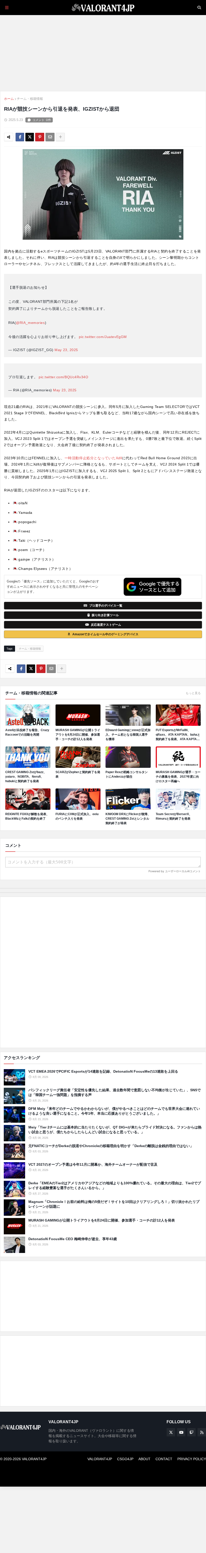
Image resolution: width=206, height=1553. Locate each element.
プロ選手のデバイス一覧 (105, 605)
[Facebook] (20, 137)
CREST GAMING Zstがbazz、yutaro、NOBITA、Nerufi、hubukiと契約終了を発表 (25, 776)
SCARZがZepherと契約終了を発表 (78, 774)
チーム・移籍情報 (30, 99)
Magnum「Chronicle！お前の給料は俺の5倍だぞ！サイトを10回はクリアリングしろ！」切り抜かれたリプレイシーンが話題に (113, 1204)
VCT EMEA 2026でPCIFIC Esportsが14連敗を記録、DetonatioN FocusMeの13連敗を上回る (103, 1071)
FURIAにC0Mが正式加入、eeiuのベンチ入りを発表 (77, 816)
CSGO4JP (125, 1459)
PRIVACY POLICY (191, 1459)
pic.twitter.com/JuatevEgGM (103, 337)
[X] (29, 137)
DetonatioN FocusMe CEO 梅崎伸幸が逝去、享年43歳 (72, 1239)
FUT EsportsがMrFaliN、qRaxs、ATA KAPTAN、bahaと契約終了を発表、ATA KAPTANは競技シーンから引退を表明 (178, 734)
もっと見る (193, 693)
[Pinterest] (39, 137)
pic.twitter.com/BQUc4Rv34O (63, 377)
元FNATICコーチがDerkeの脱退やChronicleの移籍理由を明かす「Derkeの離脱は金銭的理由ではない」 (110, 1146)
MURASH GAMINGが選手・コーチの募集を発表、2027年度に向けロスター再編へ (178, 776)
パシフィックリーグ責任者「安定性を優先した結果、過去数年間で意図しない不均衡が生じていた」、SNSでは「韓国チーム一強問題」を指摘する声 (114, 1092)
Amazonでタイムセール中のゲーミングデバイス (105, 634)
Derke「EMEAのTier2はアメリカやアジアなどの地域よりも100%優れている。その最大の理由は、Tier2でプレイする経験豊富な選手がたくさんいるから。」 (114, 1185)
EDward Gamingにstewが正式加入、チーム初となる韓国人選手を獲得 (128, 734)
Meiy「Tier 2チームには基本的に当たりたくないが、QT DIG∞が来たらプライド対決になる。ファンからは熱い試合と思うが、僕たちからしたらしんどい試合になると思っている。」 (114, 1129)
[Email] (50, 137)
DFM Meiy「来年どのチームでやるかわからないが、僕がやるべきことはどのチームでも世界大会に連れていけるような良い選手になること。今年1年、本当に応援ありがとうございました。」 (114, 1111)
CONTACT (164, 1459)
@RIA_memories (30, 323)
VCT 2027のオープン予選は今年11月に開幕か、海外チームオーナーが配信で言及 (93, 1164)
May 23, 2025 (66, 350)
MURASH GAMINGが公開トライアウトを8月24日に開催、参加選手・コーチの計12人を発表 (78, 734)
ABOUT (144, 1459)
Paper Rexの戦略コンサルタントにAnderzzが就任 (127, 774)
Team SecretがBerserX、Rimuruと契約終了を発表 (174, 816)
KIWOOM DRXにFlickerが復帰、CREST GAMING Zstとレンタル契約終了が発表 (128, 818)
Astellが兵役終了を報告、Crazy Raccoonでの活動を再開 (27, 732)
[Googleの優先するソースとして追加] (152, 587)
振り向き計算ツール (105, 615)
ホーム (9, 99)
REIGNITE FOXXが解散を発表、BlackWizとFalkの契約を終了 (27, 816)
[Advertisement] (103, 972)
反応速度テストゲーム (106, 624)
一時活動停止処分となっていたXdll (93, 458)
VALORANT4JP (99, 1459)
